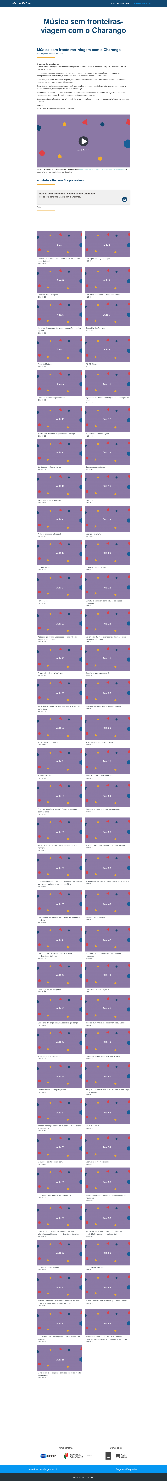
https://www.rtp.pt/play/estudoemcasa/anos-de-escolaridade (102, 169)
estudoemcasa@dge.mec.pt (43, 1469)
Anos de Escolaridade (120, 3)
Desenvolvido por (83, 1477)
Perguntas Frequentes (126, 1469)
